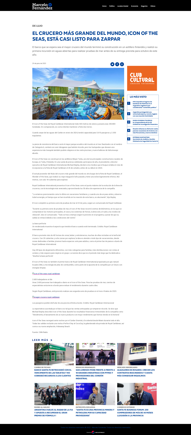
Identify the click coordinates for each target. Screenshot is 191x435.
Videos (152, 6)
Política (112, 6)
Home (104, 6)
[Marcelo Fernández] (42, 6)
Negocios (144, 6)
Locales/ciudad (122, 6)
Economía (134, 6)
